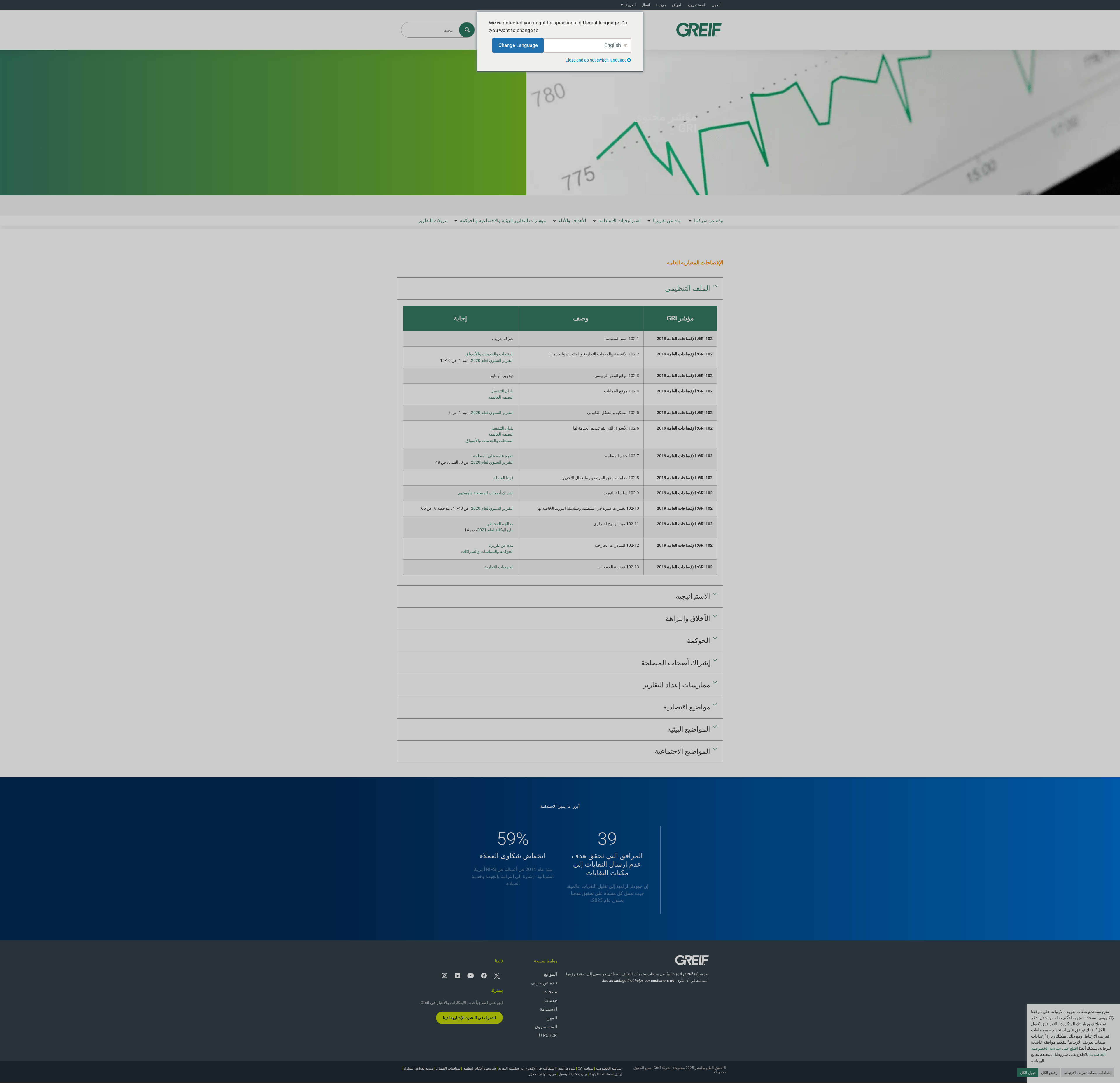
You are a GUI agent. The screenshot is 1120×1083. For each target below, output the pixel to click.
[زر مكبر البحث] (467, 30)
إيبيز (618, 1074)
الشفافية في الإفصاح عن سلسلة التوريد (527, 1068)
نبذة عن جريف (544, 983)
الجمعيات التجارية (499, 567)
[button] (705, 221)
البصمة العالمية (501, 397)
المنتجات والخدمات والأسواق (490, 354)
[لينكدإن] (457, 976)
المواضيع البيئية (688, 729)
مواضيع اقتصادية (686, 707)
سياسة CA (585, 1068)
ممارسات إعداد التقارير (676, 685)
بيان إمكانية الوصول (573, 1074)
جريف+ (661, 5)
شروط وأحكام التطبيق (479, 1068)
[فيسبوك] (484, 976)
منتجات (550, 991)
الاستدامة (548, 1009)
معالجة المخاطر (500, 523)
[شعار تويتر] (497, 976)
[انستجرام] (444, 976)
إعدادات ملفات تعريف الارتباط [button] (1088, 1072)
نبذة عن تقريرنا (501, 545)
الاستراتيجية (693, 596)
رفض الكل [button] (1049, 1072)
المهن (716, 5)
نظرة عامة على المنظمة (493, 455)
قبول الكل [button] (1028, 1072)
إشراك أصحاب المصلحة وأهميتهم (486, 492)
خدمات (550, 1000)
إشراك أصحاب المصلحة (675, 663)
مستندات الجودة (601, 1074)
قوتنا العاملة (504, 477)
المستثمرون (697, 5)
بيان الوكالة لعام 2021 (495, 530)
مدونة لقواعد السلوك (418, 1068)
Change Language (518, 45)
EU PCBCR (546, 1035)
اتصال (645, 5)
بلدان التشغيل (502, 391)
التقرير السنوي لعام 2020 (492, 360)
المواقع (677, 5)
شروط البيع (566, 1068)
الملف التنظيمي (687, 288)
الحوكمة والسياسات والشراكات (487, 551)
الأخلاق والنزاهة (688, 618)
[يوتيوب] (471, 976)
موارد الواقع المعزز (542, 1074)
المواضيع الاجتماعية (682, 751)
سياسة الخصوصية (609, 1068)
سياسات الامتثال (448, 1068)
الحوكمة (698, 641)
